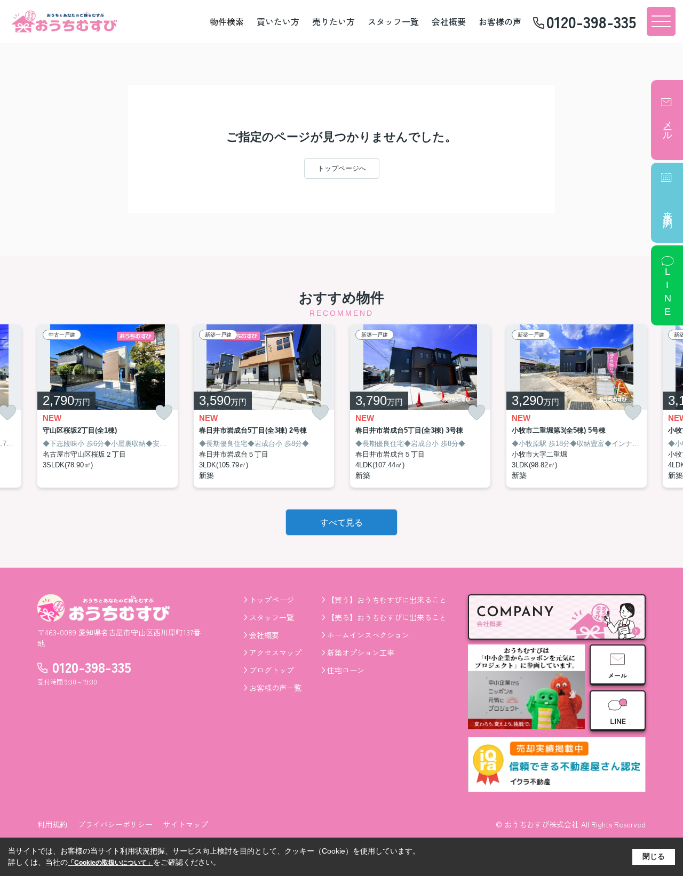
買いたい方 (278, 21)
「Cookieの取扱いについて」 (110, 862)
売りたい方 (333, 21)
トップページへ (341, 168)
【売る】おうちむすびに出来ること (387, 617)
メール (667, 125)
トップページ (271, 599)
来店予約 (667, 209)
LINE (667, 293)
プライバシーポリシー (115, 824)
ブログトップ (271, 670)
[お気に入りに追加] (163, 413)
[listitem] (107, 406)
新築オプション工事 (360, 652)
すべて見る (341, 522)
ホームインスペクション (368, 635)
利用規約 (52, 824)
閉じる (653, 856)
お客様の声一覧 (275, 687)
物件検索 (227, 21)
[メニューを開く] (661, 21)
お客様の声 (500, 21)
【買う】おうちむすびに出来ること (387, 599)
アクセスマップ (275, 652)
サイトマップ (185, 824)
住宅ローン (345, 670)
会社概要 (449, 21)
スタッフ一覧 (393, 21)
